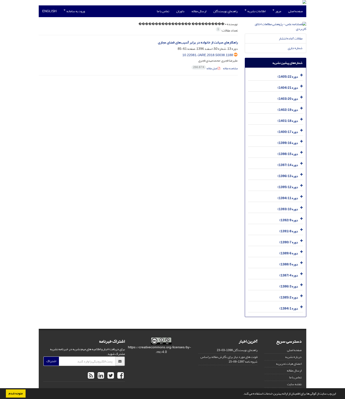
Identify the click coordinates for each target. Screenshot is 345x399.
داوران (180, 11)
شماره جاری (295, 48)
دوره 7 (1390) (289, 242)
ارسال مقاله (199, 11)
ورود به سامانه (75, 11)
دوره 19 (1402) (288, 110)
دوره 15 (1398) (288, 154)
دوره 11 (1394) (288, 198)
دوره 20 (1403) (288, 99)
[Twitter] (110, 375)
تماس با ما (163, 11)
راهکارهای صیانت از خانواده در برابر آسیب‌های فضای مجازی (198, 42)
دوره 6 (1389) (289, 253)
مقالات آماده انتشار (291, 38)
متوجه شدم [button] (16, 393)
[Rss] (91, 375)
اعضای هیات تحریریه (289, 363)
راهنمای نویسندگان (225, 11)
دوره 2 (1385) (289, 297)
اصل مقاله (205, 68)
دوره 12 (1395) (288, 187)
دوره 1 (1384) (289, 308)
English (49, 11)
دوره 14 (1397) (288, 165)
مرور (278, 11)
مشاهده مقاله (230, 68)
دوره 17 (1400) (288, 132)
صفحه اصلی (295, 11)
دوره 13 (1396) (288, 176)
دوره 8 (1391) (289, 231)
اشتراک (51, 361)
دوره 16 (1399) (288, 143)
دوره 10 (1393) (288, 209)
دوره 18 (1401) (288, 121)
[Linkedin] (100, 375)
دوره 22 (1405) (288, 77)
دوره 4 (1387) (289, 275)
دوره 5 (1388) (289, 264)
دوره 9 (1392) (289, 220)
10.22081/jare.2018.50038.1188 (207, 55)
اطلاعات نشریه (256, 11)
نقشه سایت (294, 384)
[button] (241, 394)
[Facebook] (120, 375)
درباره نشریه (293, 357)
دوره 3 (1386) (289, 286)
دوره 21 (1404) (288, 88)
